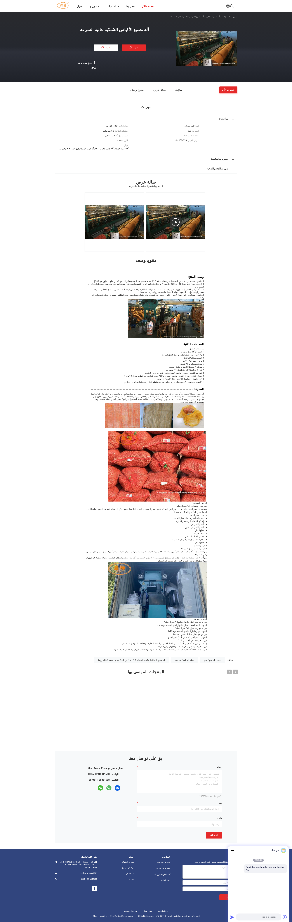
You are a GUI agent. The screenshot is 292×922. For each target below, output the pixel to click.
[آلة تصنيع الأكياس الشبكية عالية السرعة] (206, 48)
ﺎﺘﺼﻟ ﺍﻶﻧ (214, 835)
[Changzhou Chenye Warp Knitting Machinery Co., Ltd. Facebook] (94, 888)
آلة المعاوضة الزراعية (162, 874)
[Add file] (285, 917)
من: (220, 802)
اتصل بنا (131, 879)
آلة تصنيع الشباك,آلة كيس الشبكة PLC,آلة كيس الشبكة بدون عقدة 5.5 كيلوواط (131, 660)
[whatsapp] (109, 788)
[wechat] (100, 788)
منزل (235, 16)
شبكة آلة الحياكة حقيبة (185, 660)
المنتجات (226, 16)
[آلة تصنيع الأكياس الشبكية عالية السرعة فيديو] (175, 222)
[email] (117, 788)
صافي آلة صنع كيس (212, 660)
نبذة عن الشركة (128, 862)
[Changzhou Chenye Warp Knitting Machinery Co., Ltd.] (63, 5)
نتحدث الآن (134, 47)
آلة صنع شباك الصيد (163, 862)
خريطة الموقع (163, 911)
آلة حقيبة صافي (213, 16)
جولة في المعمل (128, 868)
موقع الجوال (147, 911)
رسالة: (219, 767)
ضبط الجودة (129, 874)
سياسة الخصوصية (130, 911)
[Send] (232, 917)
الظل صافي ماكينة (163, 868)
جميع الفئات (165, 880)
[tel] (95, 788)
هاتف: (219, 818)
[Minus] (232, 850)
